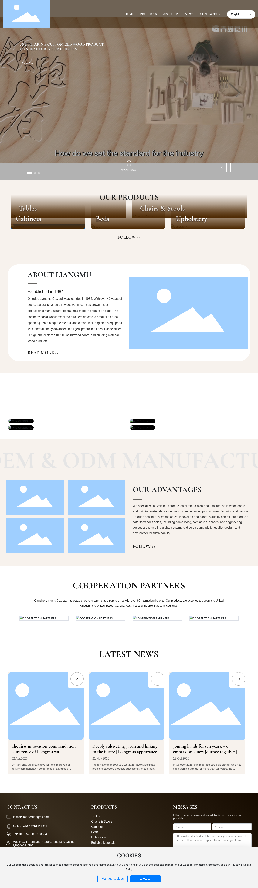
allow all (145, 878)
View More (28, 63)
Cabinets (28, 218)
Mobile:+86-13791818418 (30, 826)
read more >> (43, 352)
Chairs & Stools (101, 821)
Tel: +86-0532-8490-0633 (30, 834)
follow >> (129, 237)
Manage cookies (113, 878)
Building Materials (103, 842)
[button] (29, 173)
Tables (95, 816)
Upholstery (191, 218)
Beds (102, 218)
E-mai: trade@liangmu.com (31, 817)
